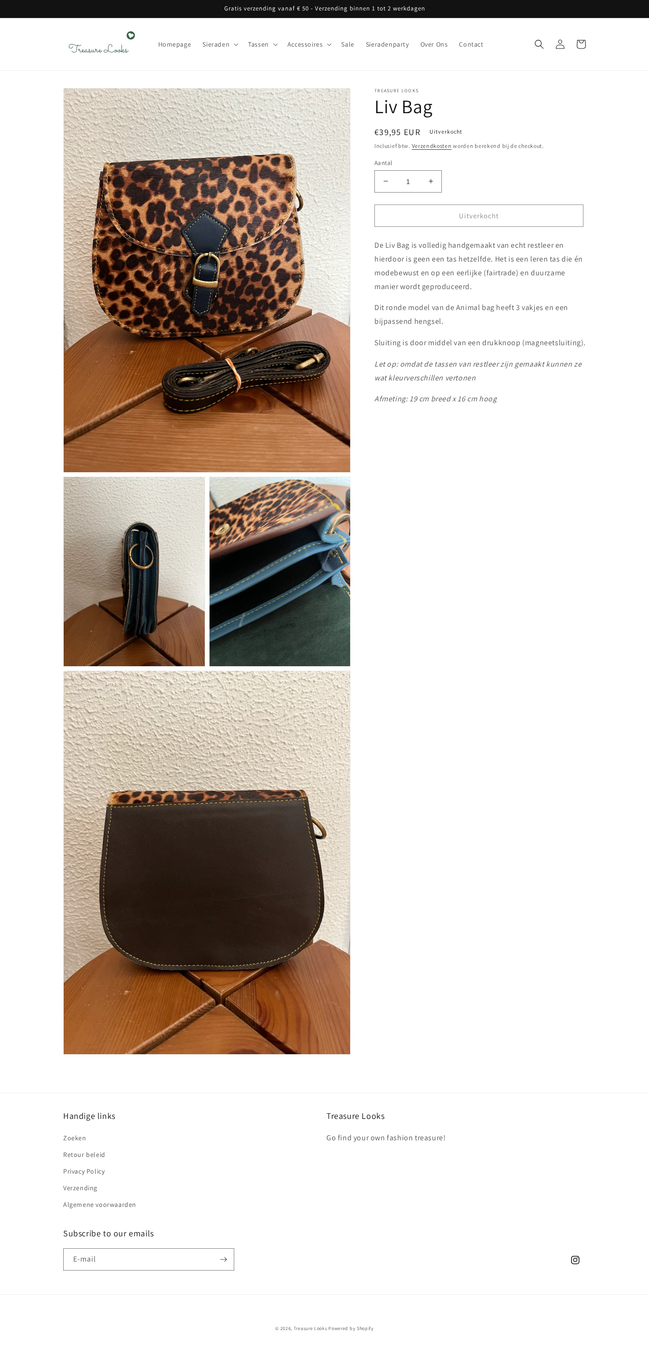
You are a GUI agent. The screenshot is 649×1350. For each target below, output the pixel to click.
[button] (219, 44)
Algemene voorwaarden (99, 1204)
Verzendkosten (432, 145)
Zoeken (74, 1138)
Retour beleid (84, 1154)
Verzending (80, 1188)
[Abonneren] (223, 1259)
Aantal (383, 162)
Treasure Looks (310, 1328)
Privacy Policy (84, 1171)
